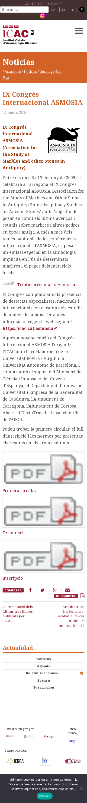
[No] (81, 788)
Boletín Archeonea (42, 673)
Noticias (30, 71)
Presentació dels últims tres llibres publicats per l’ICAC (18, 613)
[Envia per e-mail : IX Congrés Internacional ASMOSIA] (67, 590)
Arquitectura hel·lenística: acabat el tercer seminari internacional (71, 616)
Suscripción (43, 687)
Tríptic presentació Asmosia (46, 284)
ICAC (35, 36)
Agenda (43, 666)
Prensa (43, 680)
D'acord (44, 796)
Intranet (54, 4)
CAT (54, 10)
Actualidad (13, 71)
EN (72, 10)
